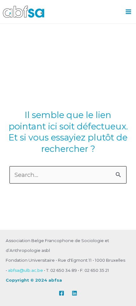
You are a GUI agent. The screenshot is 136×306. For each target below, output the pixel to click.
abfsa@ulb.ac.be (25, 270)
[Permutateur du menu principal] (128, 11)
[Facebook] (61, 293)
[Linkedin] (74, 293)
